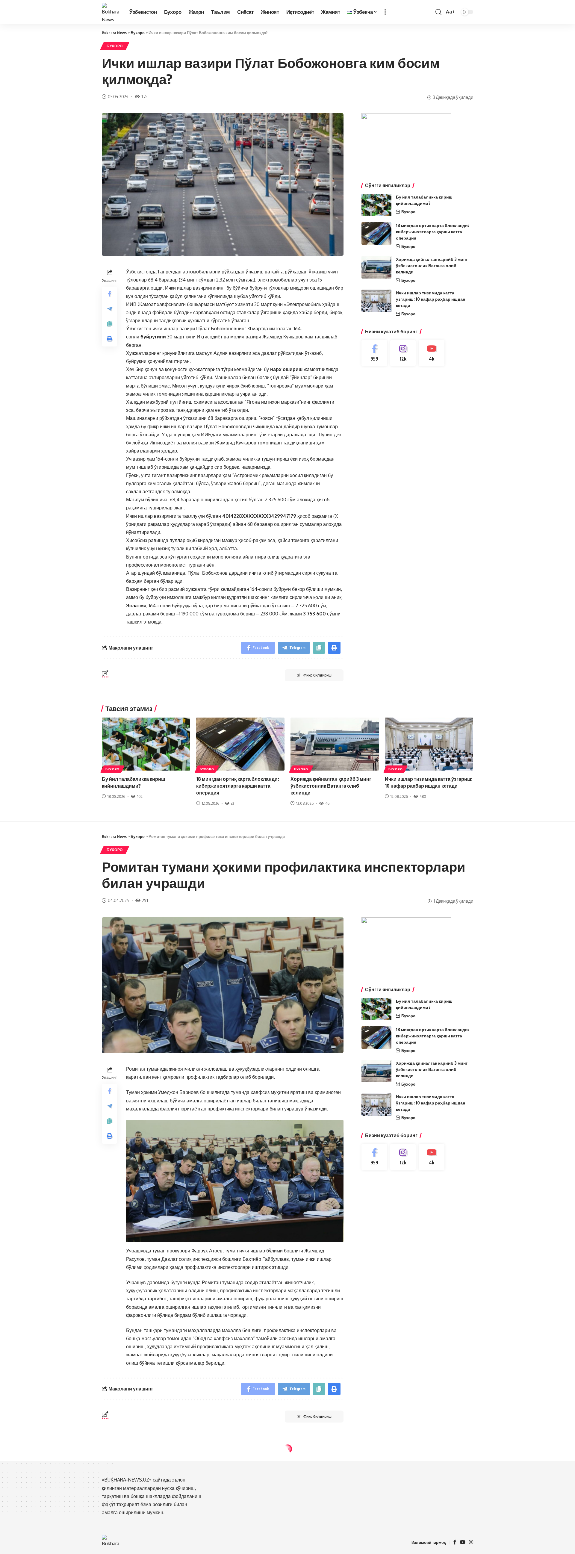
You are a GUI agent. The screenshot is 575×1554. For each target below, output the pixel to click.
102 (140, 796)
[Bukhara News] (111, 12)
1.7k (144, 96)
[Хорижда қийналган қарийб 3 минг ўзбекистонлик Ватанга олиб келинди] (376, 267)
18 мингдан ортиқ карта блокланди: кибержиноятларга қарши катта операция (432, 231)
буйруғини (153, 337)
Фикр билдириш (317, 675)
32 (232, 803)
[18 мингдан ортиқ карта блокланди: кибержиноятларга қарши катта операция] (376, 233)
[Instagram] (403, 353)
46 (327, 803)
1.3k (145, 1512)
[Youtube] (431, 353)
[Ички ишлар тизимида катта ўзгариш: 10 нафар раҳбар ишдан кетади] (376, 301)
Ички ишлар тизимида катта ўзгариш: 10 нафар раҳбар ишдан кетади (430, 299)
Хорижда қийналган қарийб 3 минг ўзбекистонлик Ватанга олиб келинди (431, 265)
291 (145, 900)
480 (423, 796)
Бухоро (115, 46)
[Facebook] (374, 353)
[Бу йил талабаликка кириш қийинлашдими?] (376, 205)
